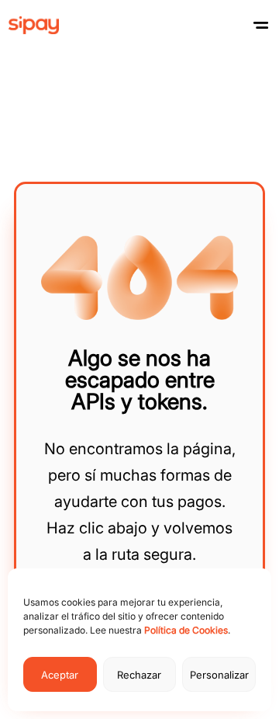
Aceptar (59, 675)
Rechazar (139, 675)
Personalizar (219, 675)
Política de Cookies (186, 630)
